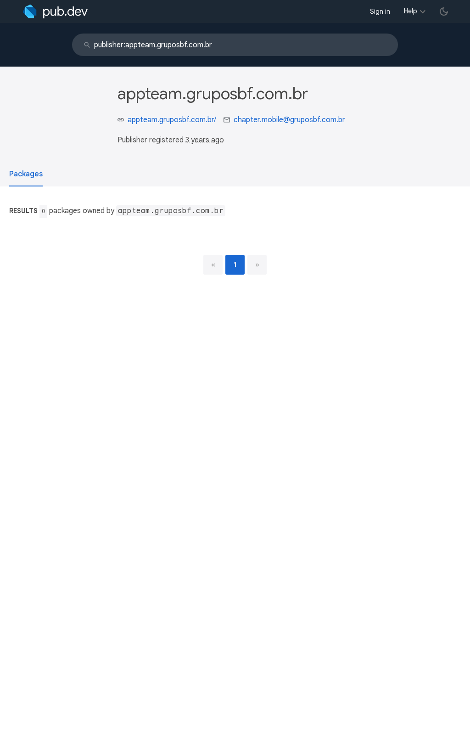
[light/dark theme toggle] (443, 11)
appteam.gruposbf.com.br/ (172, 119)
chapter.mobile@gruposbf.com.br (289, 119)
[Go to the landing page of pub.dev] (55, 11)
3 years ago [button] (204, 140)
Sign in (380, 11)
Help (410, 11)
